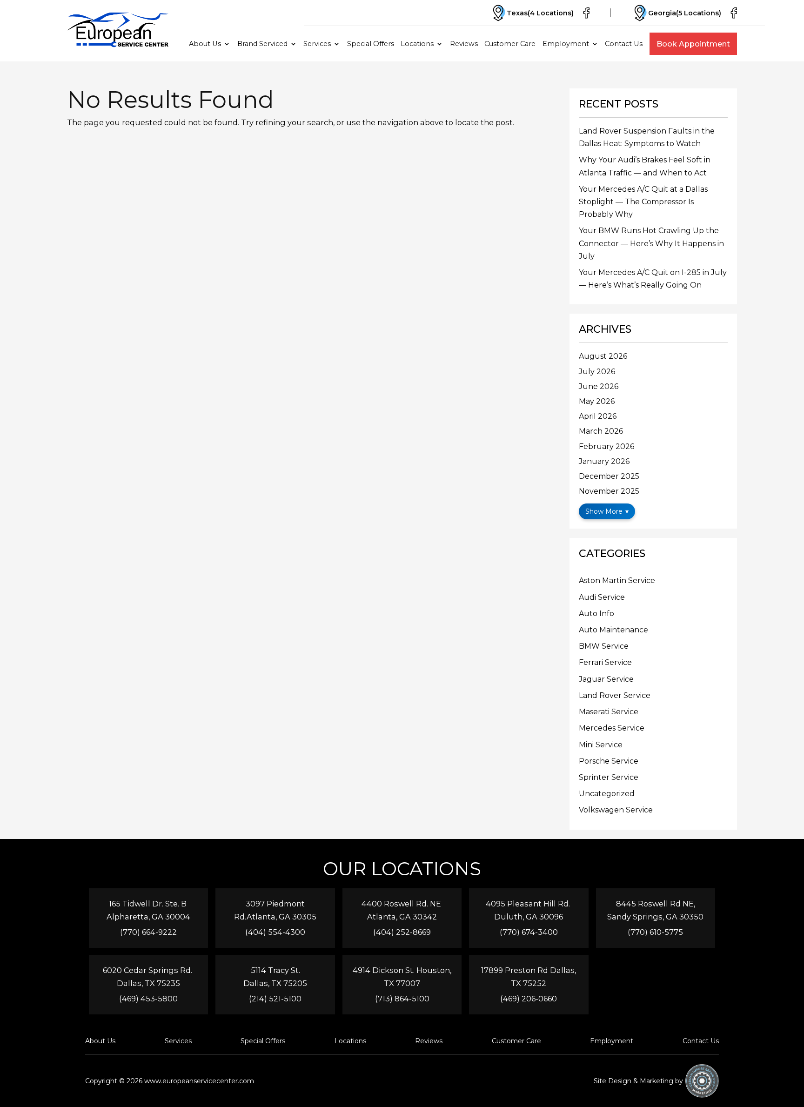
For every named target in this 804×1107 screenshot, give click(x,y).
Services (317, 44)
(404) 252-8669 (402, 932)
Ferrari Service (605, 662)
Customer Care (510, 44)
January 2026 (604, 461)
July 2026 (597, 371)
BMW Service (604, 646)
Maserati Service (608, 711)
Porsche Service (608, 761)
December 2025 (609, 476)
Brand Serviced (262, 44)
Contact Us (624, 44)
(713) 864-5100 (402, 998)
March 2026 (601, 431)
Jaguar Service (606, 679)
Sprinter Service (608, 777)
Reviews (464, 44)
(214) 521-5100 (275, 998)
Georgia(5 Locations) (684, 13)
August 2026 (603, 356)
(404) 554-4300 (275, 932)
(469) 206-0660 (528, 998)
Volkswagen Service (616, 809)
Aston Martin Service (617, 580)
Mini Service (601, 744)
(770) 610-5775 (655, 932)
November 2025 (609, 491)
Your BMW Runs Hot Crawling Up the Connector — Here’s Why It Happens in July (651, 243)
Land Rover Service (614, 695)
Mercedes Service (611, 728)
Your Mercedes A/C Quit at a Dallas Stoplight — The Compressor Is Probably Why (643, 202)
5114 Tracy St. (275, 970)
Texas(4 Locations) (540, 13)
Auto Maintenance (613, 629)
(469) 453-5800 (148, 998)
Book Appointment (693, 43)
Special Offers (370, 44)
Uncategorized (607, 793)
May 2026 (597, 401)
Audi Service (602, 597)
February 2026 (606, 446)
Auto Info (596, 613)
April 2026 (597, 416)
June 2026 (598, 386)
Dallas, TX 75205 (275, 983)
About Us (205, 44)
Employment (566, 44)
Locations (417, 44)
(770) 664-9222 (148, 932)
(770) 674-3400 (529, 932)
